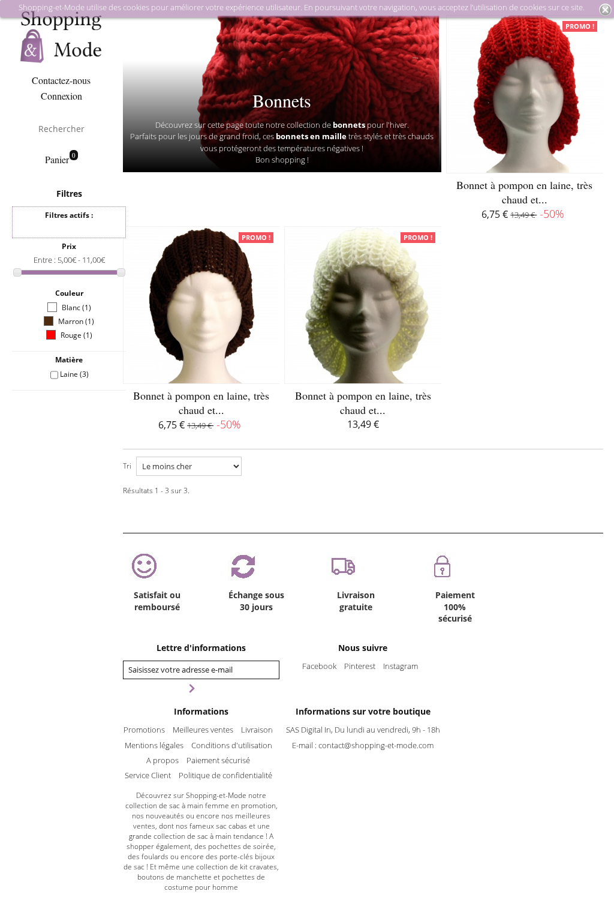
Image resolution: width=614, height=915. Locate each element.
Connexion (61, 95)
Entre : (46, 259)
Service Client (148, 775)
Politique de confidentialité (225, 775)
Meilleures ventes (203, 729)
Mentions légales (154, 745)
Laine (74, 374)
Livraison (257, 729)
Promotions (144, 729)
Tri (127, 466)
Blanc (76, 307)
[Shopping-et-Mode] (61, 37)
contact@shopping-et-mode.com (376, 745)
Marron (76, 321)
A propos (162, 760)
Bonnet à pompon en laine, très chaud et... (524, 192)
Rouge (76, 335)
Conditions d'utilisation (231, 745)
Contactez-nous (61, 80)
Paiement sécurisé (218, 760)
